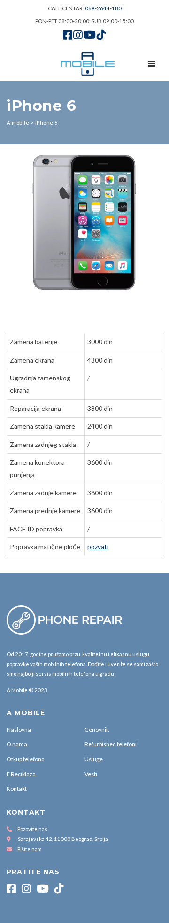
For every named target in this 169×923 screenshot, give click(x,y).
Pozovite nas (32, 829)
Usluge (93, 759)
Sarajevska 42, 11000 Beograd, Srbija (63, 839)
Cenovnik (96, 729)
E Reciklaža (21, 774)
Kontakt (17, 788)
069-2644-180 (103, 8)
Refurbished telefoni (110, 744)
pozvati (97, 547)
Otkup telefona (26, 759)
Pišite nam (29, 849)
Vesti (90, 774)
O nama (17, 744)
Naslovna (19, 729)
